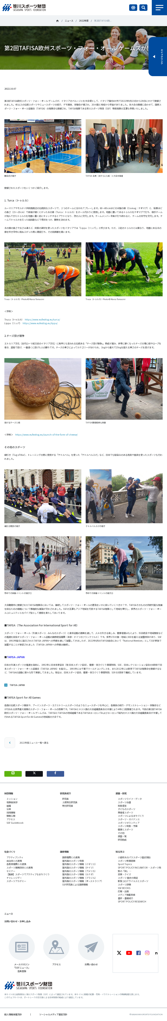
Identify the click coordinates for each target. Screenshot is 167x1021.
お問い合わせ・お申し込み (17, 921)
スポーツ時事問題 (126, 860)
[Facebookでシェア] (55, 774)
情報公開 (11, 815)
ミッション (12, 798)
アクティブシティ (15, 857)
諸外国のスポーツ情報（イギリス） (79, 864)
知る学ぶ (120, 851)
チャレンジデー (14, 877)
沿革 (9, 809)
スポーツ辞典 (124, 884)
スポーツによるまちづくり (131, 815)
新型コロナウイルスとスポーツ (133, 881)
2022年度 (84, 20)
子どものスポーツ (126, 809)
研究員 (65, 798)
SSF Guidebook (15, 822)
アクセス (11, 819)
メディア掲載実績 (126, 894)
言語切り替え (133, 7)
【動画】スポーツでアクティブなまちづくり (28, 874)
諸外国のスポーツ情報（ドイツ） (78, 867)
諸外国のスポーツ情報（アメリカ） (79, 871)
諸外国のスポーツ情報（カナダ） (78, 874)
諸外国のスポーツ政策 (73, 860)
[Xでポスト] (34, 774)
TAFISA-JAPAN (17, 685)
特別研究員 (67, 805)
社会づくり (9, 851)
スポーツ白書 (124, 802)
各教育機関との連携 (16, 864)
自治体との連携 (14, 860)
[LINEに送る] (13, 774)
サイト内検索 (143, 7)
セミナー (11, 871)
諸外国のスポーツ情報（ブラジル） (79, 877)
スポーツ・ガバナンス (129, 819)
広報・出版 (123, 891)
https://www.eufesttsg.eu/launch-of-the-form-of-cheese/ (46, 434)
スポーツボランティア (128, 822)
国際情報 (64, 851)
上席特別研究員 (69, 802)
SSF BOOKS (124, 888)
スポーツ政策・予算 (127, 826)
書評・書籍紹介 (125, 898)
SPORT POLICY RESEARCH (132, 901)
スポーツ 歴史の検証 (128, 877)
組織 (9, 805)
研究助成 (122, 839)
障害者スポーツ (125, 812)
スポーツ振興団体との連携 (20, 867)
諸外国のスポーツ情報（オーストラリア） (82, 881)
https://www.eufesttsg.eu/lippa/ (40, 323)
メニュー (159, 7)
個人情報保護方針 (13, 1014)
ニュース (69, 20)
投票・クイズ (124, 874)
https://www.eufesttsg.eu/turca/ (42, 319)
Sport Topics (125, 864)
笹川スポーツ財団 (57, 21)
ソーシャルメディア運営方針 (53, 1014)
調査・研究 (121, 793)
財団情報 (8, 793)
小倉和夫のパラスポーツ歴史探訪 (134, 857)
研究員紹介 (65, 793)
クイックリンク (161, 56)
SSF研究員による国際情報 (75, 884)
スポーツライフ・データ (130, 798)
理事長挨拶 (12, 802)
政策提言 (122, 805)
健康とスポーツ (125, 829)
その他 (121, 833)
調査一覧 (122, 836)
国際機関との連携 (71, 857)
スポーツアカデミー (16, 881)
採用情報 (11, 812)
